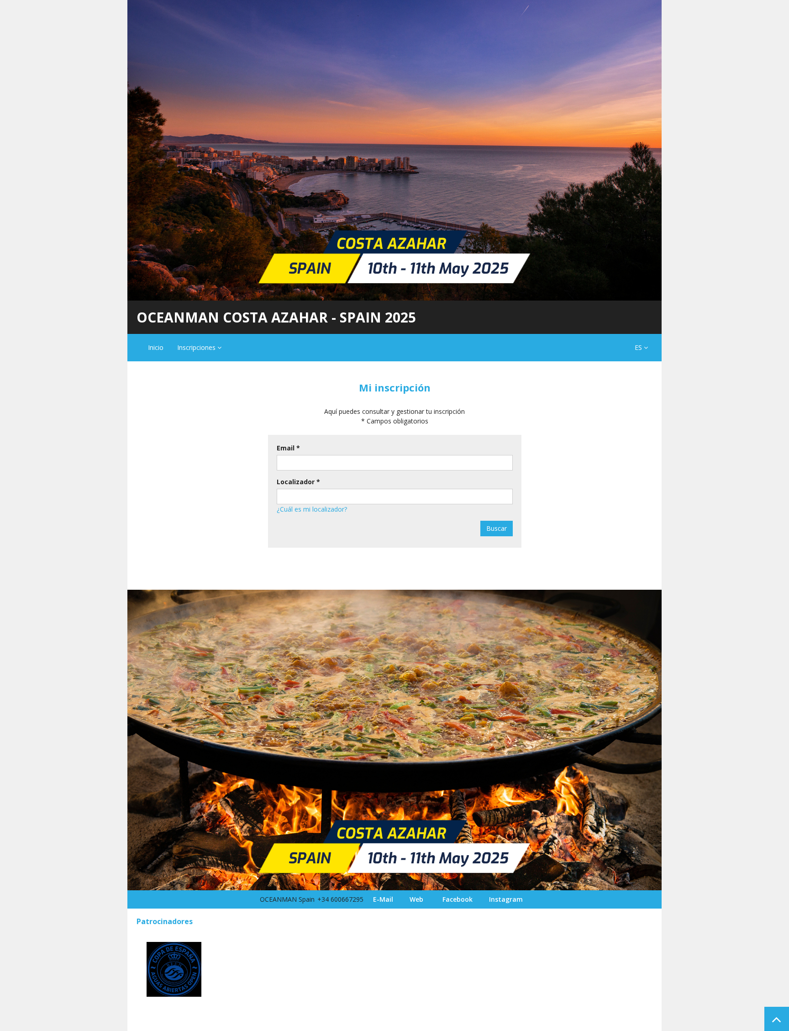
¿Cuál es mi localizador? (312, 509)
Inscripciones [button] (197, 347)
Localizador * (298, 481)
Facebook (457, 899)
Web (416, 899)
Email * (288, 448)
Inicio (155, 347)
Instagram (506, 899)
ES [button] (639, 347)
